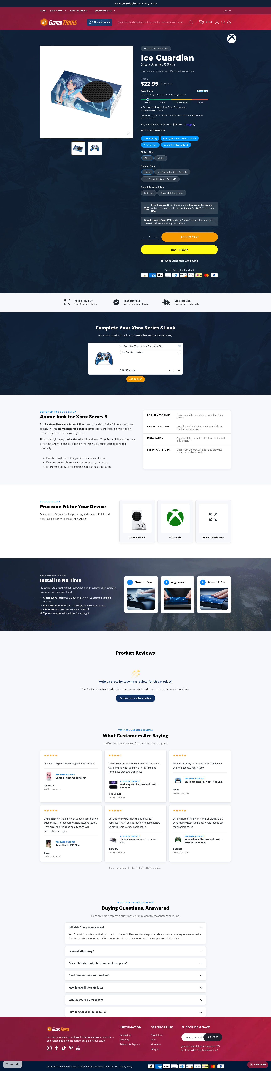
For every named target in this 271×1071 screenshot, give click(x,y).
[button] (206, 22)
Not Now (148, 193)
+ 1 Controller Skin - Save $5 (172, 171)
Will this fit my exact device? (86, 927)
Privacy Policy (125, 1066)
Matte (161, 158)
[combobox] (156, 22)
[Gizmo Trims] (59, 22)
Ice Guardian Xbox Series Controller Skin (141, 346)
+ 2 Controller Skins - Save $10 (160, 179)
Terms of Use (111, 1066)
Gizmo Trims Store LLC (69, 1066)
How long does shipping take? (87, 1012)
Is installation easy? (81, 951)
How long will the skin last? (86, 987)
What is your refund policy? (86, 999)
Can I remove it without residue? (89, 975)
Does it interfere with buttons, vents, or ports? (98, 963)
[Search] (191, 22)
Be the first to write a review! (135, 698)
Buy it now (179, 249)
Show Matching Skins (172, 193)
